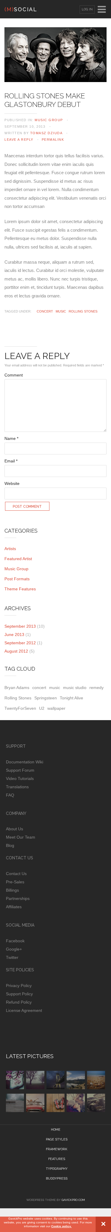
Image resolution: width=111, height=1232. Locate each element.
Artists (10, 548)
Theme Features (20, 589)
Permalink (53, 139)
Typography (56, 1169)
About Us (14, 828)
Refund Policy (19, 1002)
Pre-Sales (15, 881)
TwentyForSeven (20, 708)
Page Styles (56, 1139)
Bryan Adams (16, 687)
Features (56, 1159)
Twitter (12, 957)
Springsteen (45, 698)
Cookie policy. (61, 1226)
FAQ (10, 795)
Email (10, 461)
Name (11, 438)
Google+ (14, 949)
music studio (74, 687)
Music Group (49, 120)
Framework (56, 1149)
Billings (12, 890)
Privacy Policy (19, 985)
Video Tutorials (20, 778)
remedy (96, 687)
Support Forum (20, 770)
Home (55, 1130)
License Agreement (24, 1010)
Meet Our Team (20, 837)
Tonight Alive (71, 698)
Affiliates (14, 906)
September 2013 (20, 626)
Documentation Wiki (24, 762)
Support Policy (19, 993)
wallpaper (56, 708)
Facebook (15, 940)
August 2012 (16, 651)
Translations (17, 786)
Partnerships (18, 898)
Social (20, 9)
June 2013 (14, 634)
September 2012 (20, 642)
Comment (13, 375)
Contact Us (16, 873)
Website (12, 483)
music (61, 311)
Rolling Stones (83, 311)
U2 (41, 708)
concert (45, 311)
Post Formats (17, 578)
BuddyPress (56, 1178)
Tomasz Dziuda (46, 133)
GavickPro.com (73, 1199)
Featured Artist (18, 558)
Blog (10, 845)
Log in (87, 9)
